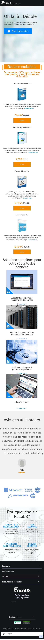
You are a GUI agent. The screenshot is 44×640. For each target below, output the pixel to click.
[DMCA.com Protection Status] (26, 622)
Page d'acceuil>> (20, 31)
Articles (5, 576)
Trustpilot (13, 602)
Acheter (22, 120)
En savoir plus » (29, 108)
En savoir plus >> (22, 304)
